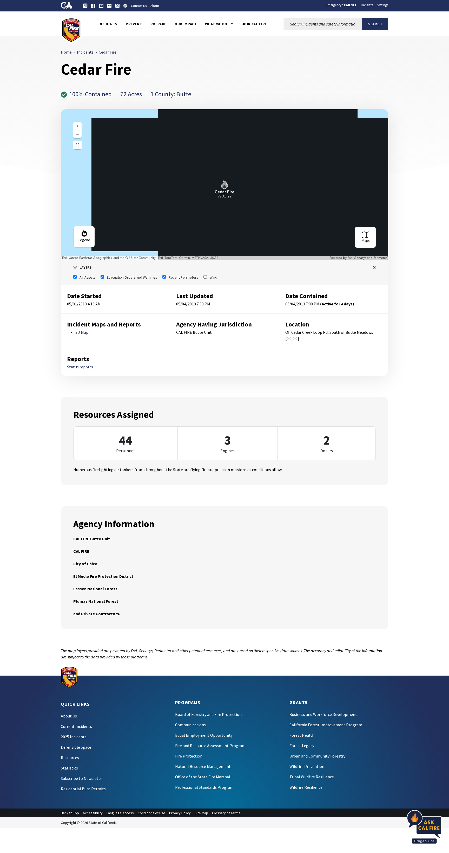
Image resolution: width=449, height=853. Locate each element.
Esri (349, 258)
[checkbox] (84, 277)
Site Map (201, 813)
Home (66, 52)
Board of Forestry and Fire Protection (208, 714)
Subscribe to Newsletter (82, 778)
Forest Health (301, 735)
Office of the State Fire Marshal (202, 776)
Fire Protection (188, 756)
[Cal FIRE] (71, 29)
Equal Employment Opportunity (204, 735)
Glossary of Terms (226, 813)
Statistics (69, 768)
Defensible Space (76, 747)
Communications (190, 724)
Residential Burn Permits (83, 788)
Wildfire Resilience (305, 787)
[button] (219, 23)
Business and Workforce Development (323, 714)
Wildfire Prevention (306, 766)
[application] (224, 184)
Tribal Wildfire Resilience (311, 776)
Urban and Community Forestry (317, 756)
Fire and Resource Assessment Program (210, 745)
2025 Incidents (74, 736)
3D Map (81, 332)
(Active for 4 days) (337, 303)
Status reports (80, 366)
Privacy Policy (180, 813)
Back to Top (70, 813)
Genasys (360, 258)
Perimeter (380, 258)
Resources (70, 757)
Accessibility (93, 813)
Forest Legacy (301, 745)
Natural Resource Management (203, 766)
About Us (69, 716)
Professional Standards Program (204, 787)
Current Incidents (76, 726)
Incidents (85, 52)
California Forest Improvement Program (325, 724)
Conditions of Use (151, 813)
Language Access (120, 813)
